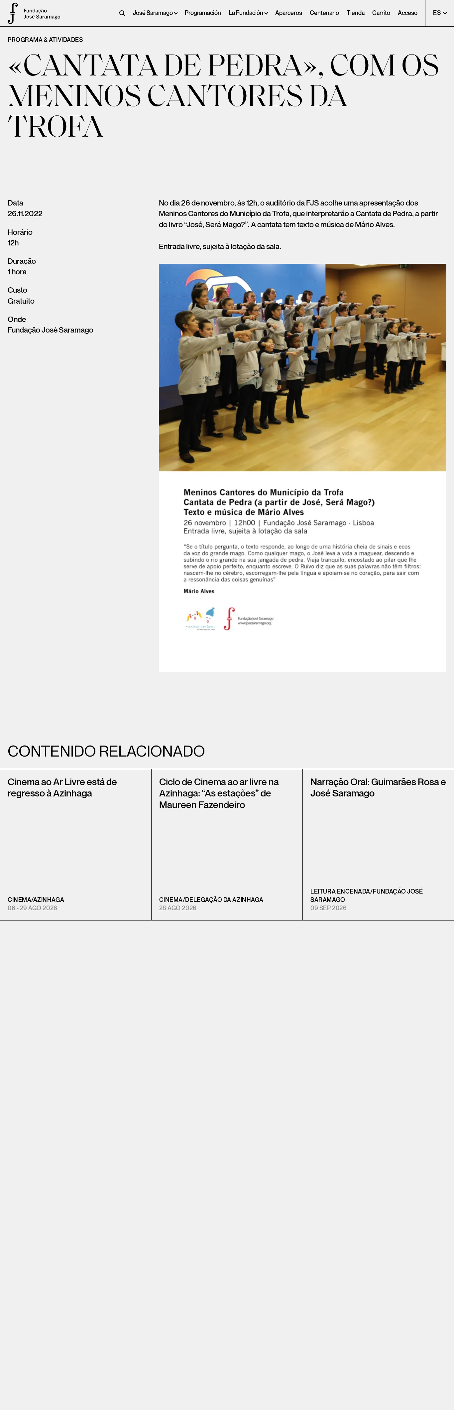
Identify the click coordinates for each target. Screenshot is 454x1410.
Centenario (324, 13)
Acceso (407, 13)
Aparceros (288, 13)
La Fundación (246, 13)
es (437, 13)
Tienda (356, 13)
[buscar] (122, 13)
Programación (203, 13)
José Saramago (153, 13)
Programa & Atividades (45, 40)
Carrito (381, 13)
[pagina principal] (10, 13)
